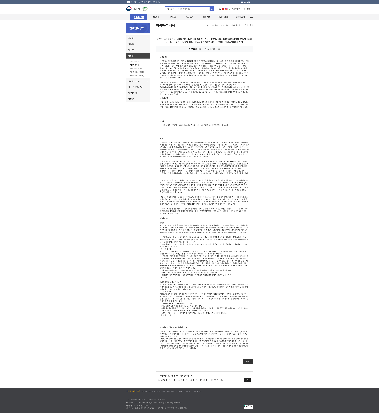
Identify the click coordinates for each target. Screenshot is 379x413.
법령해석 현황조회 (136, 68)
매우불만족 (203, 380)
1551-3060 (136, 406)
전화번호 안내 (196, 391)
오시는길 (179, 391)
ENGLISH (247, 9)
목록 (247, 361)
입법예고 (131, 44)
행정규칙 (131, 50)
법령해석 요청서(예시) (137, 75)
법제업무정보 (216, 25)
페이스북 (217, 9)
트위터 (220, 9)
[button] (133, 8)
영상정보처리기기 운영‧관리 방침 (153, 391)
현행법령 (170, 9)
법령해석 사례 (134, 65)
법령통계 (131, 99)
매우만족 (164, 380)
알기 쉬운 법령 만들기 (135, 87)
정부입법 (131, 38)
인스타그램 (226, 9)
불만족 (192, 380)
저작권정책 (170, 391)
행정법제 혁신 (132, 93)
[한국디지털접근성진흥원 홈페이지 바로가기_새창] (144, 8)
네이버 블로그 (229, 9)
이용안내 (187, 391)
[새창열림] (248, 406)
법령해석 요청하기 (136, 72)
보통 (182, 380)
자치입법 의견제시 (134, 81)
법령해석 (131, 55)
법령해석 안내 (134, 61)
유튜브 (223, 9)
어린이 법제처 (236, 9)
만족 (174, 380)
